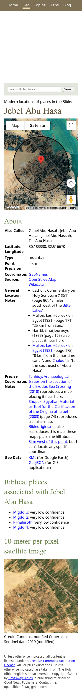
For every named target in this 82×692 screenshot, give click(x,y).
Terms (73, 208)
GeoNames (38, 274)
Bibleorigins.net (42, 426)
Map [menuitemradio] (15, 125)
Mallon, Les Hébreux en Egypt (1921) (52, 348)
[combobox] (34, 89)
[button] (41, 160)
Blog (67, 5)
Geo (26, 5)
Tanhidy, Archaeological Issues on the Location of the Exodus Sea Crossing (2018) (50, 384)
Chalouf (59, 360)
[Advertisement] (41, 46)
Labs (55, 5)
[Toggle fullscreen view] (71, 125)
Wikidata (36, 284)
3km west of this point (48, 441)
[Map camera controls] (71, 183)
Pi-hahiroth (23, 522)
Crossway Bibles (20, 678)
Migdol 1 (20, 527)
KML (32, 457)
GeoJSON (36, 462)
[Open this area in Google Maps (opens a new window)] (12, 207)
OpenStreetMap (42, 279)
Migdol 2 (20, 517)
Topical (40, 5)
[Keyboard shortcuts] (27, 208)
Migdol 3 (20, 512)
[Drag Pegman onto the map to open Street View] (71, 199)
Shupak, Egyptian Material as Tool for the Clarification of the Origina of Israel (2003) (52, 409)
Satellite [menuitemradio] (37, 125)
